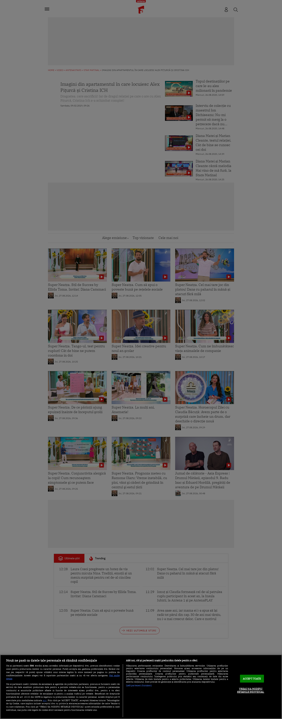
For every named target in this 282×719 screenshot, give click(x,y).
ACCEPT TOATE (252, 678)
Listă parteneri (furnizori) (139, 685)
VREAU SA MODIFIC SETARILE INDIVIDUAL (250, 690)
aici (45, 700)
